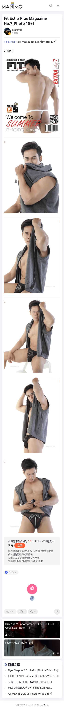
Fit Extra (9, 41)
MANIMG (43, 704)
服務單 (34, 561)
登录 (19, 545)
